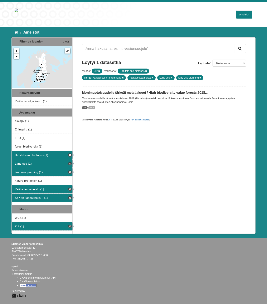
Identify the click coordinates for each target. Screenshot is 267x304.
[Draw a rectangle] (67, 51)
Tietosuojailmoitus (21, 274)
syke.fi (15, 266)
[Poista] (99, 71)
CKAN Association (30, 281)
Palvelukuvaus (19, 270)
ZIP (84, 108)
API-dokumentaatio (140, 120)
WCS (91, 108)
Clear (66, 41)
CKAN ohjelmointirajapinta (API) (38, 277)
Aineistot (244, 14)
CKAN (18, 295)
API (110, 120)
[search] (240, 48)
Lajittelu (204, 63)
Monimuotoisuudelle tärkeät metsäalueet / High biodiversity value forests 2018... (145, 92)
